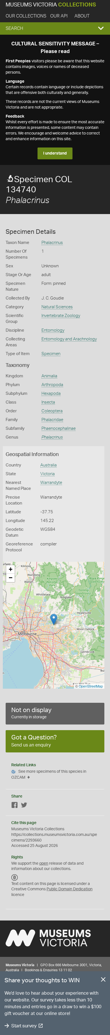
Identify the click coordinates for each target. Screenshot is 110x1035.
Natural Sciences (57, 307)
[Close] (103, 980)
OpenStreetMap (91, 686)
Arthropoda (52, 385)
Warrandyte (51, 483)
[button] (55, 28)
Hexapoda (51, 393)
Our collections (26, 16)
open (43, 864)
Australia (48, 465)
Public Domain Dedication (70, 889)
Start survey (23, 1025)
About (81, 16)
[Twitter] (24, 806)
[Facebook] (14, 806)
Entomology (52, 330)
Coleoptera (52, 411)
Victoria (47, 474)
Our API (59, 16)
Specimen (50, 354)
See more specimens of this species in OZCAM (48, 774)
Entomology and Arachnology (69, 339)
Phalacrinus (52, 243)
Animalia (49, 376)
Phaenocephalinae (58, 428)
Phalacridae (52, 420)
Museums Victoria (51, 5)
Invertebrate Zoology (60, 316)
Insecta (48, 402)
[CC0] (14, 877)
